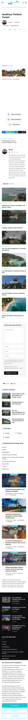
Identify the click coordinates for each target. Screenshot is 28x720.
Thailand (14, 499)
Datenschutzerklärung (11, 701)
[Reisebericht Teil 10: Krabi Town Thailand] (6, 609)
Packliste (4, 449)
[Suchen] (25, 2)
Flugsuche (4, 466)
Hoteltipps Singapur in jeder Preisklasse (12, 228)
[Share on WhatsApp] (4, 29)
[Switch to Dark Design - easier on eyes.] (23, 2)
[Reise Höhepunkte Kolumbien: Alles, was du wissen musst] (6, 600)
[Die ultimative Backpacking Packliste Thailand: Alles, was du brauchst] (14, 532)
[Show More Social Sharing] (24, 29)
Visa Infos (4, 447)
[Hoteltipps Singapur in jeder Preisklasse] (14, 217)
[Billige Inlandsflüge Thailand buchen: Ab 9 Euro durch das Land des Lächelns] (14, 558)
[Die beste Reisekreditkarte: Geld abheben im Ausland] (14, 480)
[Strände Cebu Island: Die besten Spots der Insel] (14, 304)
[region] (14, 690)
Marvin (10, 22)
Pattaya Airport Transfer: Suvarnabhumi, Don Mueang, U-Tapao (18, 395)
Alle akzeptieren (14, 705)
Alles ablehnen (15, 716)
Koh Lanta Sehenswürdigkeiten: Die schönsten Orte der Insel (18, 412)
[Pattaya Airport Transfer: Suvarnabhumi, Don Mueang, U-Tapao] (14, 194)
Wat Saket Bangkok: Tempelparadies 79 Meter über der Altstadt (18, 617)
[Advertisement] (14, 50)
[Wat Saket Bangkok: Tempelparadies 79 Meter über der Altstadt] (6, 618)
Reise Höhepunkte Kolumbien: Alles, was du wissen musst (18, 599)
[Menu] (2, 2)
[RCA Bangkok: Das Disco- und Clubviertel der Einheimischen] (6, 628)
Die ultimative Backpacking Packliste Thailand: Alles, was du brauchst (15, 542)
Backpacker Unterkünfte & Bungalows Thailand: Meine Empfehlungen (14, 516)
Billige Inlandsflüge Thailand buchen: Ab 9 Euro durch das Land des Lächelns (14, 569)
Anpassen (14, 710)
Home (3, 7)
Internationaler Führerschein (9, 461)
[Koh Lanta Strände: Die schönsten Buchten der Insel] (14, 260)
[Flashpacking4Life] (14, 2)
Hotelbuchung (5, 469)
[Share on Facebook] (15, 29)
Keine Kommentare (15, 25)
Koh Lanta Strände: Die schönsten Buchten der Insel (18, 420)
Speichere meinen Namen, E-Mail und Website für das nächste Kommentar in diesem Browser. (13, 361)
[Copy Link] (9, 29)
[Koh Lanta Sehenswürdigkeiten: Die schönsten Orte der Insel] (14, 237)
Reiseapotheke (5, 464)
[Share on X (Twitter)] (20, 29)
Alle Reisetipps (14, 474)
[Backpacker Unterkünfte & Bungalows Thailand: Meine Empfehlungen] (14, 505)
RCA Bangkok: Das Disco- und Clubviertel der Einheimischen (19, 627)
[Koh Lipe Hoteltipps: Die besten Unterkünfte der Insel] (14, 282)
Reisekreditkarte (6, 452)
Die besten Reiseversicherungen (9, 454)
